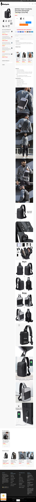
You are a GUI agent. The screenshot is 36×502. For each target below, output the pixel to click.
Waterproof (30, 34)
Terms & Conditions (22, 485)
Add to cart (28, 22)
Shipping (28, 0)
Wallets (12, 482)
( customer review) (21, 13)
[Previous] (17, 55)
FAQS (20, 475)
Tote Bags (12, 481)
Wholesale (31, 0)
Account (34, 0)
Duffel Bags (12, 476)
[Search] (29, 4)
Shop (21, 0)
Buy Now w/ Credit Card (23, 24)
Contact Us (20, 477)
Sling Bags (25, 34)
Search (3, 64)
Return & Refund (21, 481)
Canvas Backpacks (13, 484)
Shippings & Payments (20, 484)
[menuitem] (21, 0)
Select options (18, 64)
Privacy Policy (21, 480)
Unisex (27, 34)
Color (17, 18)
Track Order (24, 0)
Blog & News (21, 478)
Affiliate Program (21, 487)
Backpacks (12, 475)
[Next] (31, 55)
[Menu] (32, 4)
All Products (12, 485)
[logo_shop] (5, 4)
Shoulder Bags (22, 34)
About (20, 474)
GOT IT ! (18, 500)
